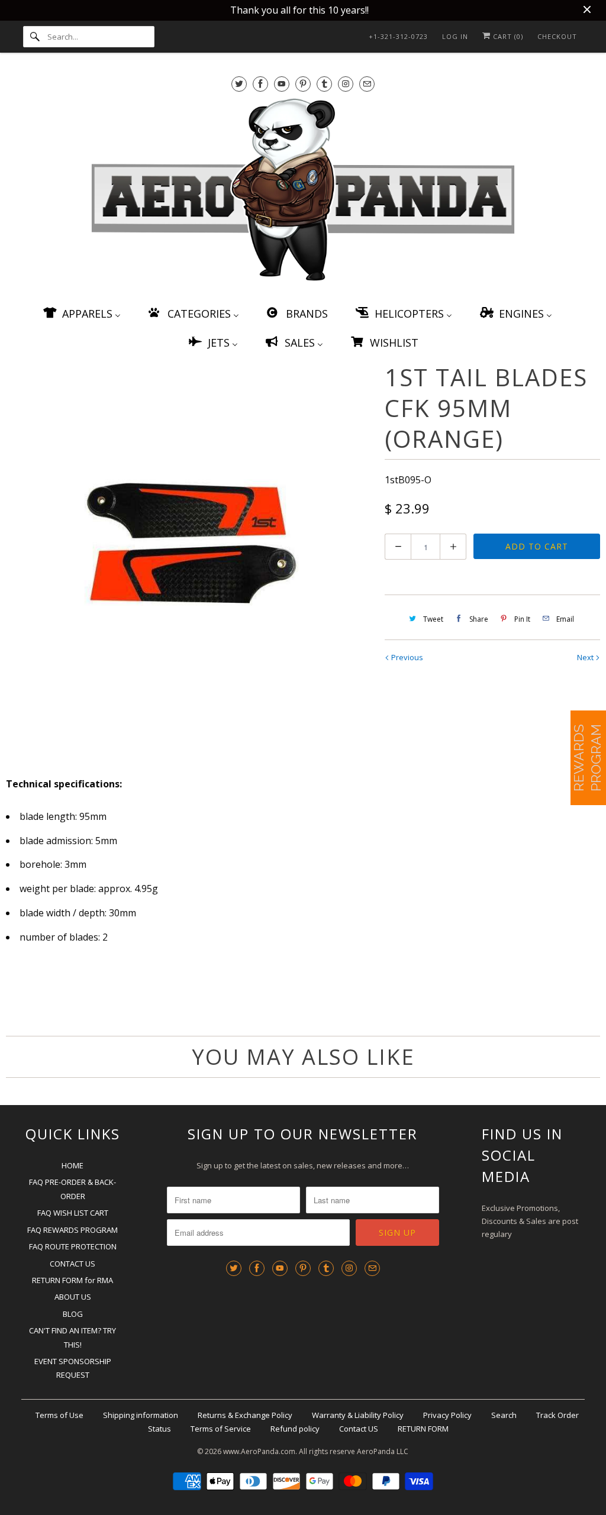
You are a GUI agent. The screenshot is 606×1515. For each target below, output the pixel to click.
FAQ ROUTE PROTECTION (73, 1246)
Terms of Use (59, 1415)
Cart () (507, 36)
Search (504, 1415)
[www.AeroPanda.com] (303, 192)
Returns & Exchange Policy (245, 1415)
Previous (406, 657)
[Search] (35, 36)
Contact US (358, 1428)
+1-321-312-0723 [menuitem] (398, 36)
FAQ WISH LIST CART (72, 1212)
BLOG (73, 1314)
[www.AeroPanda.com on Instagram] (345, 83)
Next (586, 657)
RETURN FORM (423, 1428)
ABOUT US (72, 1296)
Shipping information (140, 1415)
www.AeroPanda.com (259, 1451)
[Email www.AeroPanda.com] (367, 83)
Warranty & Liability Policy (358, 1415)
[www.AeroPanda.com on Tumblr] (324, 83)
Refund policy (295, 1428)
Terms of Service (221, 1428)
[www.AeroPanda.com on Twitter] (239, 83)
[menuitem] (81, 313)
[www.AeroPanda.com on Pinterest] (303, 83)
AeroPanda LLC (382, 1451)
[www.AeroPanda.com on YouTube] (281, 83)
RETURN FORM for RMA (72, 1280)
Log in (455, 36)
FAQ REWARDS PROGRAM (72, 1230)
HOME (72, 1165)
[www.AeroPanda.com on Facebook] (260, 83)
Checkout (557, 36)
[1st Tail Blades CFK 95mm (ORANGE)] (189, 542)
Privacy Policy (447, 1415)
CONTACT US (72, 1263)
